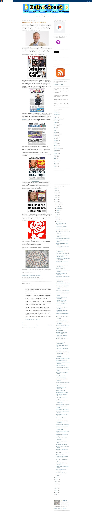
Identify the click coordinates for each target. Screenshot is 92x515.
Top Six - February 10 (60, 390)
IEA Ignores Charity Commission (62, 424)
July (57, 212)
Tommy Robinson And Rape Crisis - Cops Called (61, 333)
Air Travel (56, 112)
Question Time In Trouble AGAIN (62, 404)
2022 (56, 195)
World (55, 166)
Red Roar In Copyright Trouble (62, 426)
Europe (55, 125)
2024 (56, 192)
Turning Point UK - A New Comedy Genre (61, 428)
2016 (56, 481)
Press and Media (57, 148)
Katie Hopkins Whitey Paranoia (62, 409)
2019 (56, 201)
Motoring (56, 140)
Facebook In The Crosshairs (61, 320)
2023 (56, 194)
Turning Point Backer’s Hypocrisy (62, 325)
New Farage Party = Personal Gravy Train (61, 395)
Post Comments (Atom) (32, 327)
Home (37, 325)
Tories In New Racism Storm (61, 444)
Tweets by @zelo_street (58, 84)
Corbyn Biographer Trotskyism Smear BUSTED (62, 255)
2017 (56, 479)
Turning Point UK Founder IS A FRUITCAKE (62, 401)
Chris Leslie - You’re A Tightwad (62, 290)
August (58, 210)
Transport (56, 161)
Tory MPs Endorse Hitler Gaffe (62, 392)
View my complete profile (60, 508)
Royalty (55, 155)
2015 (56, 483)
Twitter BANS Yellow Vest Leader (62, 452)
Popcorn (55, 147)
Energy (55, 122)
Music (55, 142)
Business (55, 116)
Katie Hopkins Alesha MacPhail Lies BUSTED (62, 280)
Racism (55, 150)
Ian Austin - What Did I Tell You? (62, 285)
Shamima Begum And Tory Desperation (61, 297)
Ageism (55, 111)
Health (55, 130)
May (58, 216)
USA (55, 165)
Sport (55, 158)
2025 (56, 190)
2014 (56, 485)
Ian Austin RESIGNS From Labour (63, 292)
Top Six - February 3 (60, 454)
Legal (55, 135)
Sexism (55, 156)
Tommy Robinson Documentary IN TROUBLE (62, 265)
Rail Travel (56, 151)
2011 (56, 490)
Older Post (50, 325)
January (58, 475)
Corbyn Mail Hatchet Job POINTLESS (61, 388)
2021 (56, 197)
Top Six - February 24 (60, 268)
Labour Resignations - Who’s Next (63, 283)
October (58, 206)
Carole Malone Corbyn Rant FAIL (62, 382)
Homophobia (56, 134)
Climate (55, 117)
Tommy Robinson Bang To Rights (63, 358)
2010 (56, 492)
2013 (56, 486)
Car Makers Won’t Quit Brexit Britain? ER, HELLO (62, 457)
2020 (56, 199)
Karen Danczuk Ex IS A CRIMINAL (60, 418)
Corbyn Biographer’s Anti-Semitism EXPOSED (61, 301)
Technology (56, 160)
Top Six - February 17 (60, 330)
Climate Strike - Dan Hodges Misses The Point (61, 336)
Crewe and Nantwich (58, 119)
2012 (56, 488)
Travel (55, 163)
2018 (56, 477)
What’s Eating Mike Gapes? (61, 472)
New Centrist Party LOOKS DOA (62, 367)
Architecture (56, 114)
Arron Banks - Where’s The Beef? (62, 253)
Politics (55, 145)
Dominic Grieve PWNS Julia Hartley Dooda (61, 227)
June (58, 214)
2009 (56, 494)
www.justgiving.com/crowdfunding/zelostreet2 (31, 275)
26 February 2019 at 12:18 (33, 319)
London (55, 137)
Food (55, 129)
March (58, 219)
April (58, 218)
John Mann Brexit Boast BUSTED (63, 238)
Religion (55, 153)
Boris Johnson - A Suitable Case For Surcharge (62, 352)
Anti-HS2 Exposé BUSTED (61, 365)
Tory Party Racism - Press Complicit (61, 224)
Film (55, 127)
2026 (56, 188)
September (59, 208)
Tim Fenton (64, 500)
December (59, 203)
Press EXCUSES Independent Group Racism (61, 311)
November (59, 204)
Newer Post (24, 325)
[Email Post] (38, 277)
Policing (55, 143)
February (58, 221)
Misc (55, 138)
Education (56, 120)
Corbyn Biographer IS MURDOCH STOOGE (61, 376)
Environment (56, 124)
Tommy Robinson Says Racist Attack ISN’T (62, 307)
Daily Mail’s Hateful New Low (62, 229)
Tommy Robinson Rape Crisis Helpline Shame (62, 342)
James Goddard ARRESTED (61, 360)
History (55, 132)
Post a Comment (25, 322)
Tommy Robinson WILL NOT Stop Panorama (62, 250)
